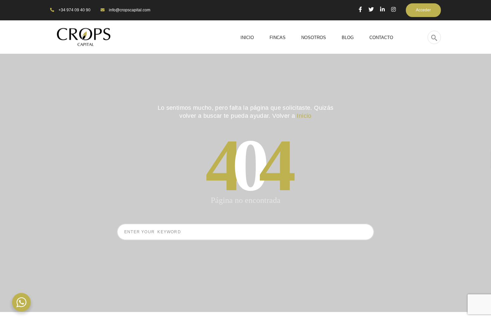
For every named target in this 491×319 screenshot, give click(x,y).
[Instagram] (393, 9)
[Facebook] (360, 9)
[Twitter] (371, 9)
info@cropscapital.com (129, 10)
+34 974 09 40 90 (74, 10)
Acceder (423, 10)
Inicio (304, 115)
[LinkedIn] (382, 9)
